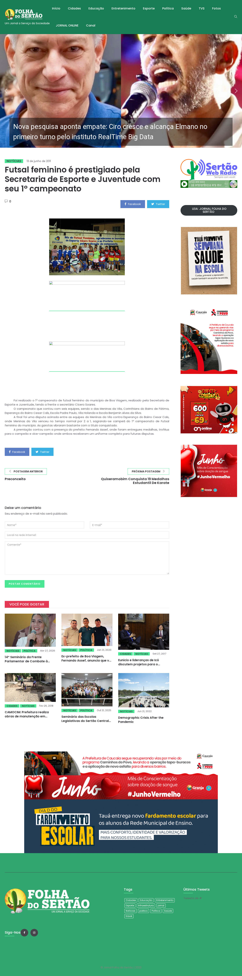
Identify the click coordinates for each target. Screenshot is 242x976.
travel (129, 916)
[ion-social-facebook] (24, 932)
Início (56, 8)
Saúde (186, 8)
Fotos (216, 8)
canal (90, 25)
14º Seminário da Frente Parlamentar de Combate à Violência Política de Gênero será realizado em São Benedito (29, 663)
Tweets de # (192, 898)
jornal (161, 905)
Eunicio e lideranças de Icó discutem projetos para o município (138, 664)
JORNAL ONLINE (67, 25)
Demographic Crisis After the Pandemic (141, 719)
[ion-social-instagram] (34, 932)
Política (168, 8)
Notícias (14, 161)
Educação (96, 8)
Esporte (149, 8)
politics (143, 910)
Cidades (74, 8)
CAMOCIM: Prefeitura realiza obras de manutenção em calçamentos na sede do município (27, 718)
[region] (121, 91)
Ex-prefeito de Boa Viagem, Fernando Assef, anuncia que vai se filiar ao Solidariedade (86, 660)
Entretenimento (123, 8)
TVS (202, 8)
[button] (121, 91)
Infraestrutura (146, 905)
